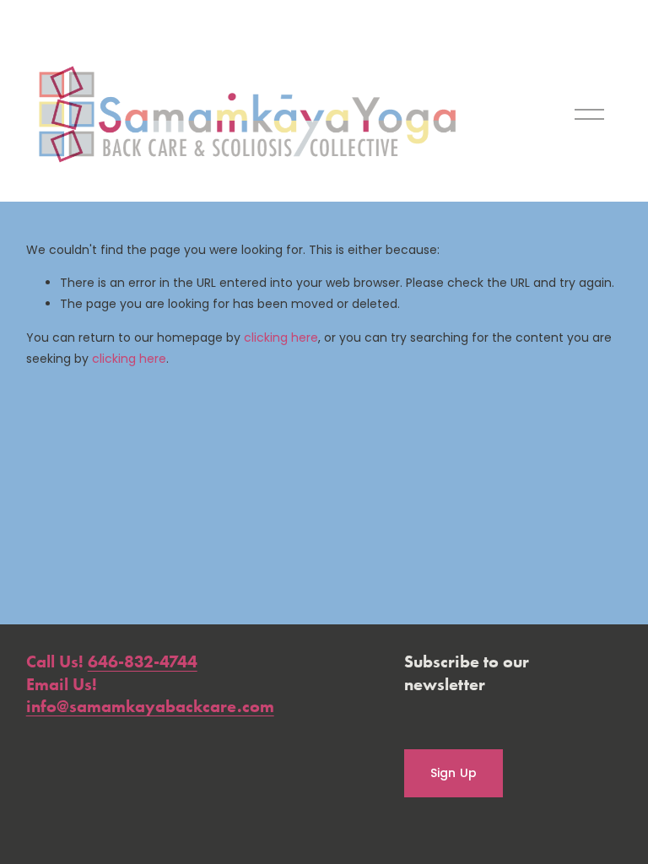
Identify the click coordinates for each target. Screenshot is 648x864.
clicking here (281, 337)
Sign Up (454, 772)
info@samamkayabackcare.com (150, 706)
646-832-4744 (142, 661)
